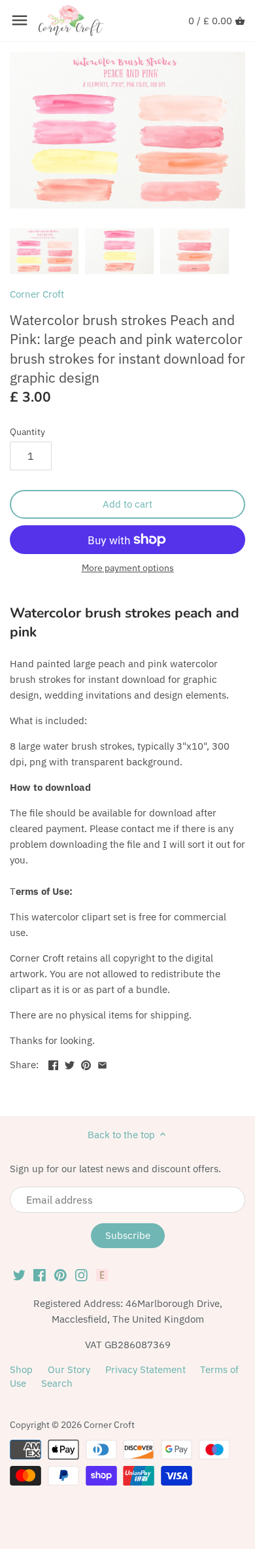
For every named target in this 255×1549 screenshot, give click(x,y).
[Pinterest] (60, 1274)
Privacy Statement (145, 1369)
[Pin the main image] (86, 1063)
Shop (21, 1369)
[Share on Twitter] (70, 1063)
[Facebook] (39, 1274)
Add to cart (127, 504)
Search (57, 1383)
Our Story (69, 1369)
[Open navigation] (19, 20)
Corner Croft (37, 294)
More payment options (128, 568)
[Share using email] (102, 1063)
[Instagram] (81, 1274)
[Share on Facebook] (53, 1063)
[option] (44, 251)
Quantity (27, 431)
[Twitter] (19, 1274)
